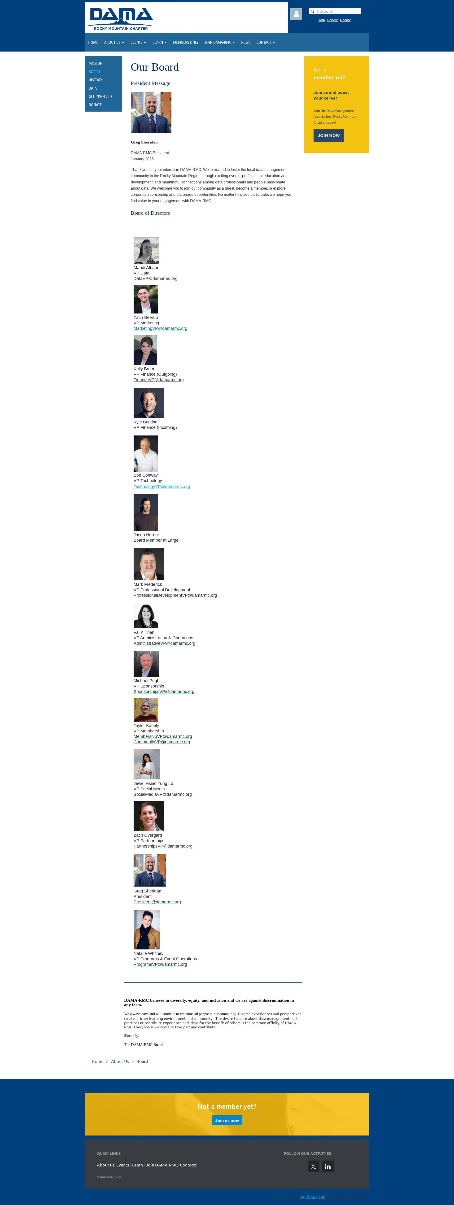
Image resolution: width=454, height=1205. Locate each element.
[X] (313, 1166)
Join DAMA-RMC (162, 1164)
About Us (120, 1061)
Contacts (188, 1164)
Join (322, 19)
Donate (345, 19)
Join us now (227, 1120)
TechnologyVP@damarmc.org (162, 486)
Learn (137, 1164)
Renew (332, 19)
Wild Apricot (312, 1196)
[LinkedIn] (328, 1166)
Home (98, 1061)
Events (122, 1164)
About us (105, 1164)
